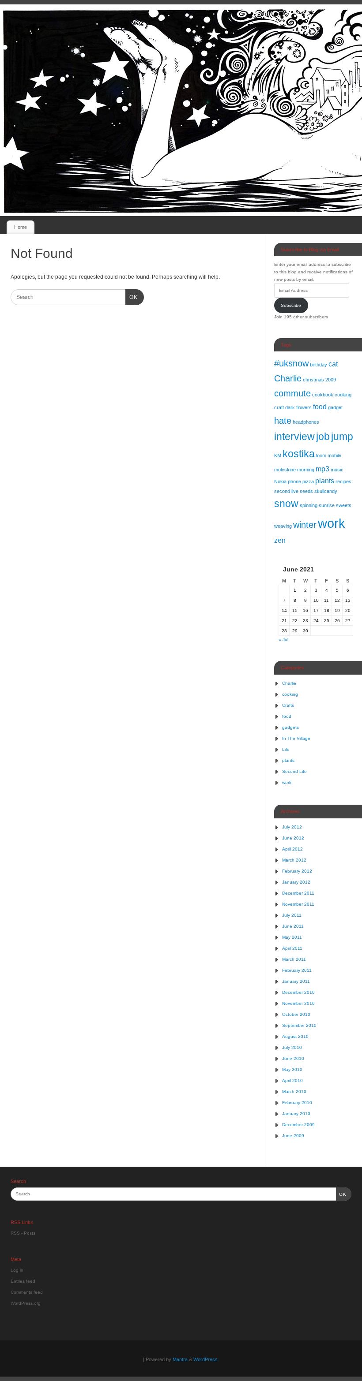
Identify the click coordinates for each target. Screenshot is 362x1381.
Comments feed (27, 1292)
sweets (343, 505)
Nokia (280, 481)
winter (305, 525)
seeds (306, 491)
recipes (343, 481)
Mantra (180, 1359)
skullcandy (325, 491)
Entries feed (23, 1281)
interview (294, 436)
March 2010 (294, 1091)
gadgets (290, 727)
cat (333, 364)
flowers (304, 407)
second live (286, 491)
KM (277, 455)
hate (282, 420)
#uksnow (291, 363)
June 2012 (293, 838)
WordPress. (206, 1359)
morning (305, 469)
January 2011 (296, 981)
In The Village (296, 738)
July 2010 (292, 1047)
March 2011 (294, 959)
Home (20, 227)
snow (286, 503)
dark (290, 407)
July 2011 (292, 915)
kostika (299, 453)
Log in (17, 1270)
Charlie (288, 378)
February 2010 (297, 1102)
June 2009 (293, 1135)
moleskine (285, 469)
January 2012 (296, 882)
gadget (335, 407)
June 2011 (293, 926)
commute (292, 393)
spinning (308, 505)
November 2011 (298, 904)
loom (321, 455)
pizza (308, 481)
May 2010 (292, 1069)
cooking (343, 394)
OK (131, 297)
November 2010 (298, 1003)
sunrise (327, 505)
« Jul (283, 639)
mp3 (322, 469)
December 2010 (298, 992)
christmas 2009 (319, 379)
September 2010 (299, 1025)
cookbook (322, 394)
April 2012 (292, 849)
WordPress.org (26, 1303)
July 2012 (292, 827)
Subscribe (291, 305)
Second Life (294, 771)
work (331, 523)
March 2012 (294, 860)
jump (342, 436)
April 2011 (292, 948)
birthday (318, 364)
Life (286, 749)
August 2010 (295, 1036)
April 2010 (292, 1080)
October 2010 (296, 1014)
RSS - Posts (23, 1233)
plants (324, 481)
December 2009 (298, 1124)
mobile (334, 455)
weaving (283, 526)
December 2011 (298, 893)
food (320, 407)
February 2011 (297, 970)
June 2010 (293, 1058)
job (323, 436)
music (337, 469)
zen (280, 540)
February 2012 (297, 871)
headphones (306, 422)
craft (279, 407)
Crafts (288, 705)
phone (294, 481)
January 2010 (296, 1113)
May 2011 (292, 937)
